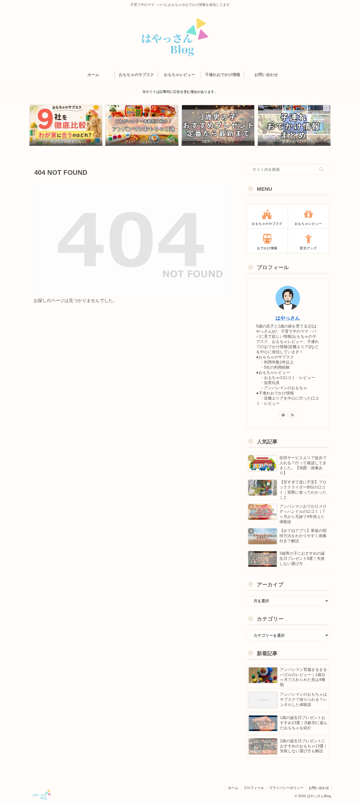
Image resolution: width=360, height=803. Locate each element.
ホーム (233, 788)
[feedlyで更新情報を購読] (283, 415)
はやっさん (288, 318)
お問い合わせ (319, 788)
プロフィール (253, 788)
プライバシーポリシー (286, 788)
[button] (321, 169)
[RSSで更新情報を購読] (292, 415)
